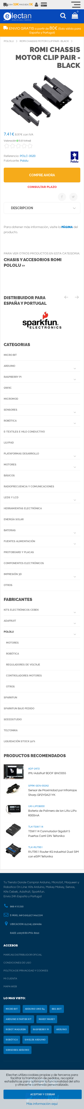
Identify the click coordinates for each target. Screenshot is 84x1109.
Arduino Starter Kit (19, 1019)
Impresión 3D (13, 574)
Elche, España (33, 924)
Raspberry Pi (12, 376)
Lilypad (9, 442)
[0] (75, 16)
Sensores (10, 409)
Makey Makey (47, 1019)
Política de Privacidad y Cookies (26, 970)
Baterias (10, 530)
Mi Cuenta (10, 978)
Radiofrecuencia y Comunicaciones (29, 486)
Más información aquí (42, 1104)
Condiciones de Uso (17, 962)
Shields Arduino (35, 1040)
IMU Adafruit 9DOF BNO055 (47, 773)
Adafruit (10, 620)
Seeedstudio (13, 719)
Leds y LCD (11, 497)
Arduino (9, 365)
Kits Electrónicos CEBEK (21, 609)
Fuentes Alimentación (19, 541)
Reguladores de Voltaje (23, 664)
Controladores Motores (24, 675)
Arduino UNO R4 (35, 1009)
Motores (10, 464)
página (67, 227)
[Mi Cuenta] (36, 4)
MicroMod (11, 398)
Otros (8, 585)
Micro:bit (10, 355)
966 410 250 (17, 906)
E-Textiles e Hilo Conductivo (24, 431)
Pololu (9, 631)
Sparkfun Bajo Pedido (19, 708)
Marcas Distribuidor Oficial (23, 954)
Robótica (10, 420)
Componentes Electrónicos (24, 563)
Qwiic (8, 387)
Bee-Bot (57, 1009)
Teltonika (11, 730)
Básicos (9, 475)
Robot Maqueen (16, 1029)
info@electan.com (31, 915)
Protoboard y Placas (19, 552)
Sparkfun (10, 697)
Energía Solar (14, 519)
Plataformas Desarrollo (21, 453)
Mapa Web (10, 986)
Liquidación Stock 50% (19, 741)
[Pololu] (74, 162)
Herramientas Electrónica (23, 508)
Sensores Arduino (17, 1050)
